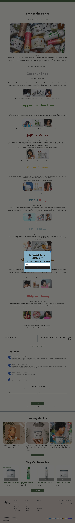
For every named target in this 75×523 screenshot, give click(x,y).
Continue (37, 267)
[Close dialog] (50, 252)
